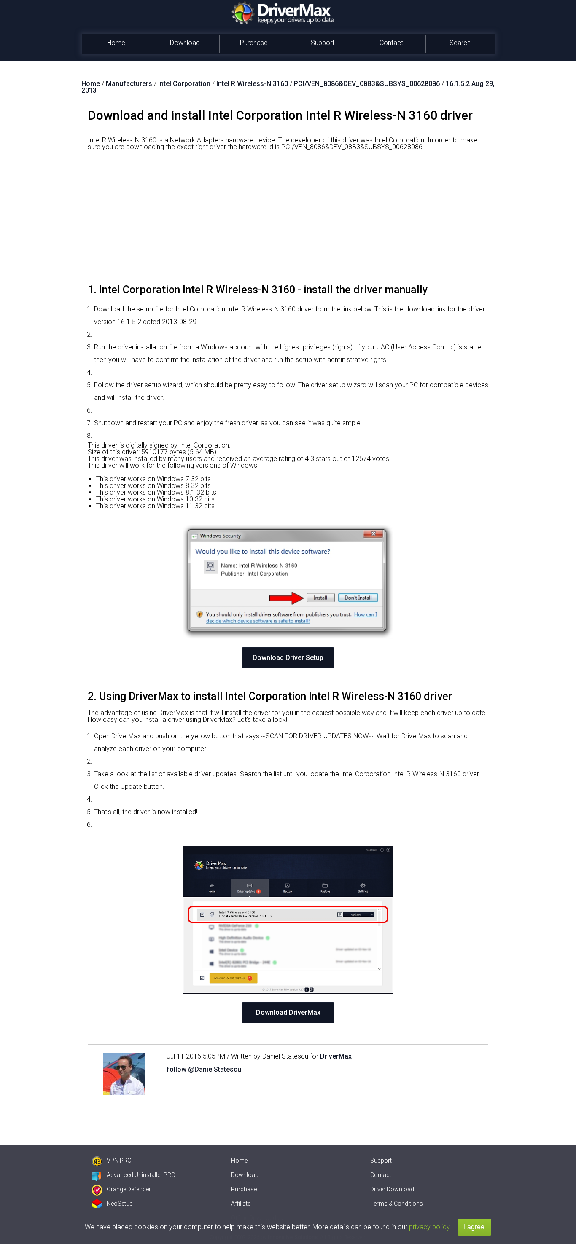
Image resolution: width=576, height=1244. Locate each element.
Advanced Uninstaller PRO (141, 1175)
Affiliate (240, 1203)
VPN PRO (119, 1161)
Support (322, 43)
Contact (391, 43)
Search (460, 43)
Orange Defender (129, 1189)
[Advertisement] (288, 220)
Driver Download (392, 1189)
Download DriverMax (288, 1012)
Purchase (254, 43)
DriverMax (336, 1056)
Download (185, 43)
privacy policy (429, 1227)
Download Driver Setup (288, 658)
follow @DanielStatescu (204, 1069)
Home (116, 43)
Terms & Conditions (396, 1203)
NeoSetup (120, 1203)
